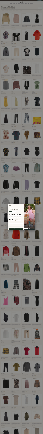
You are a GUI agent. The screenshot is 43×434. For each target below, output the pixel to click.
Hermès (12, 214)
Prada (20, 214)
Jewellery (17, 220)
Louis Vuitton (15, 214)
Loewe (21, 215)
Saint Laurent (16, 215)
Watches (19, 220)
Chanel (9, 214)
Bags (9, 220)
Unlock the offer (16, 228)
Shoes (14, 220)
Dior (9, 215)
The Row (10, 218)
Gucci (17, 214)
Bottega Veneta (12, 215)
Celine (18, 215)
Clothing (12, 220)
